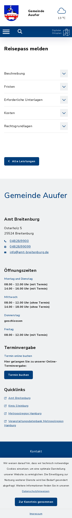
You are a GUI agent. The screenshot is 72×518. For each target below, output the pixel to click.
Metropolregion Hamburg (24, 413)
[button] (36, 73)
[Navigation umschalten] (6, 31)
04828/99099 (20, 246)
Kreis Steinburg (18, 406)
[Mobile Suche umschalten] (20, 31)
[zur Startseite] (11, 13)
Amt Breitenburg (19, 398)
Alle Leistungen (23, 161)
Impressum (36, 513)
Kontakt (36, 451)
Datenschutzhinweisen (35, 491)
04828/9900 (19, 241)
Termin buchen (18, 375)
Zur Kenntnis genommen (36, 502)
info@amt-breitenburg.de (29, 252)
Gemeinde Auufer (36, 13)
